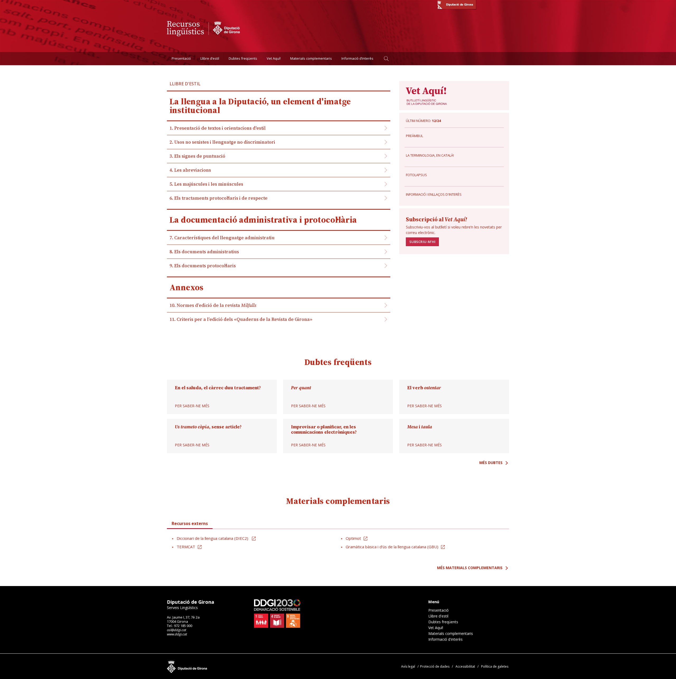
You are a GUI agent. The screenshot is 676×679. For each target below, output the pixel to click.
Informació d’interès (357, 58)
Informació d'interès (445, 639)
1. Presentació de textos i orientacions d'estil (218, 128)
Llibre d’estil (209, 58)
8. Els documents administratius (204, 252)
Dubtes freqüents (243, 58)
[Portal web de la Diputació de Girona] (456, 5)
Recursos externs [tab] (190, 523)
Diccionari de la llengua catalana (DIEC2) (213, 538)
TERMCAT (186, 546)
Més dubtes (491, 462)
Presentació (181, 58)
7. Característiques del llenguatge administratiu (222, 238)
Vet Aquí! (274, 58)
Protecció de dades (434, 666)
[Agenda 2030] (277, 613)
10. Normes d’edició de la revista (213, 305)
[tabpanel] (338, 542)
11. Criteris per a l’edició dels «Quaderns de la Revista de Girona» (241, 319)
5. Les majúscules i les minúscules (206, 184)
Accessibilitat (465, 666)
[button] (386, 58)
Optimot (353, 538)
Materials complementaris (311, 58)
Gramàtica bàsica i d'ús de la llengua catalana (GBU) (392, 546)
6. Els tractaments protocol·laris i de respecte (218, 198)
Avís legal (408, 666)
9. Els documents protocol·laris (203, 266)
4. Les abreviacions (190, 170)
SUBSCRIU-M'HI (422, 241)
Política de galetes (494, 666)
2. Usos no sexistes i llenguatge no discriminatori (222, 142)
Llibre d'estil (438, 616)
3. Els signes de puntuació (197, 156)
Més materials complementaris (470, 567)
